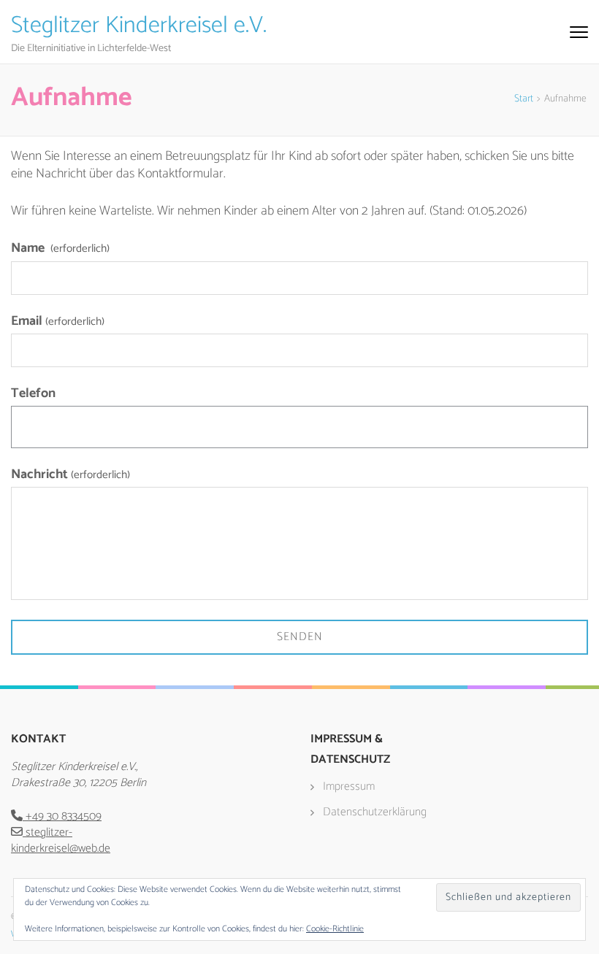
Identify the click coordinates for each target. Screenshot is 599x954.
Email (57, 321)
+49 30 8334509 (62, 816)
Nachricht (70, 475)
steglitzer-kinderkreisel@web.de (60, 840)
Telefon (33, 393)
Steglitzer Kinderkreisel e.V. (139, 26)
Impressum (349, 786)
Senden (300, 637)
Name (60, 248)
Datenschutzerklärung (375, 812)
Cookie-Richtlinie (335, 929)
